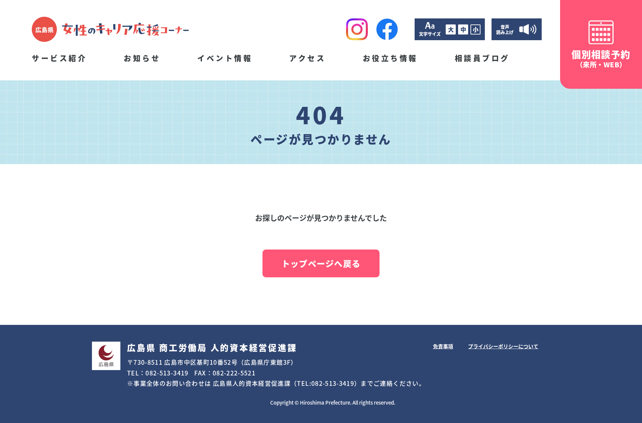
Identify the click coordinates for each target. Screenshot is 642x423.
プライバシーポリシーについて (503, 346)
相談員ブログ (482, 57)
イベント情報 (224, 57)
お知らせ (142, 57)
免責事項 (443, 346)
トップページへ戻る (321, 263)
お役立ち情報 (390, 57)
